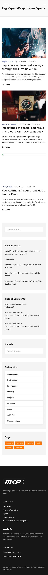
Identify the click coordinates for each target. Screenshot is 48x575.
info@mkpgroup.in (14, 552)
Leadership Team (9, 517)
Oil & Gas (10, 61)
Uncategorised (13, 421)
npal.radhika (22, 61)
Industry (4, 187)
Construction (12, 374)
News (9, 409)
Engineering (13, 124)
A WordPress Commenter (14, 304)
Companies (7, 506)
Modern (8, 447)
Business (20, 443)
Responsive (18, 447)
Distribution (5, 124)
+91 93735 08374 (14, 556)
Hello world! (9, 259)
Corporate (30, 443)
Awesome (9, 443)
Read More (6, 84)
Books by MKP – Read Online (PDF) (15, 521)
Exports (5, 514)
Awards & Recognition (10, 510)
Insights (4, 61)
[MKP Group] (9, 4)
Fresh (38, 443)
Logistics (11, 403)
